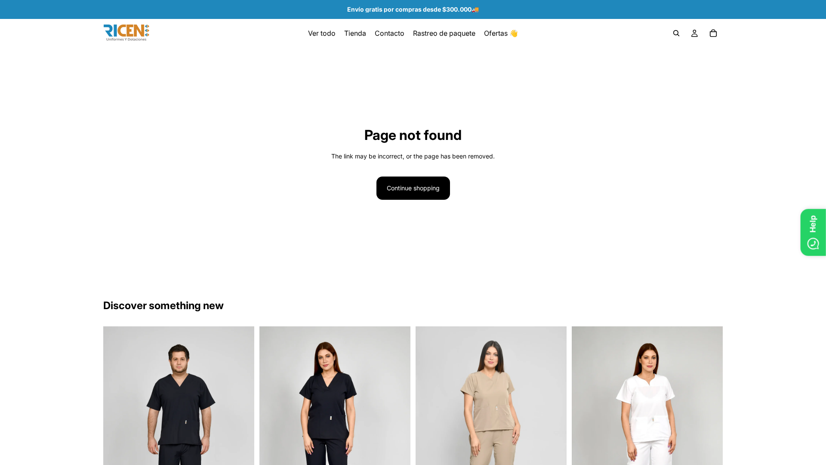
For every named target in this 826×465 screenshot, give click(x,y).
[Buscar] (676, 33)
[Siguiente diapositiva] (241, 440)
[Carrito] (713, 33)
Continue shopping (413, 188)
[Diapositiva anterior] (116, 440)
